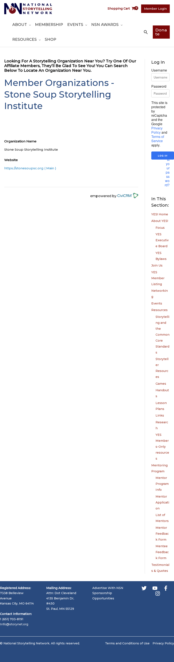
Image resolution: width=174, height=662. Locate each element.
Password (158, 86)
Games (161, 384)
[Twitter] (144, 588)
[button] (29, 24)
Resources (159, 310)
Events (156, 303)
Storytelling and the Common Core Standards (163, 334)
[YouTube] (154, 588)
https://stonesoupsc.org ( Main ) (30, 168)
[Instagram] (157, 593)
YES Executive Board (162, 240)
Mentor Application (162, 502)
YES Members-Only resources (162, 446)
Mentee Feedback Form (162, 552)
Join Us (157, 265)
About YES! (159, 221)
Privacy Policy (157, 130)
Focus (160, 228)
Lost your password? (167, 170)
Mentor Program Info (162, 484)
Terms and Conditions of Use (127, 643)
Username (159, 70)
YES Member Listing (157, 278)
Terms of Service (157, 138)
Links (160, 415)
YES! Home (159, 214)
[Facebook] (165, 588)
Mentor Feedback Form (162, 533)
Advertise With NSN (107, 588)
